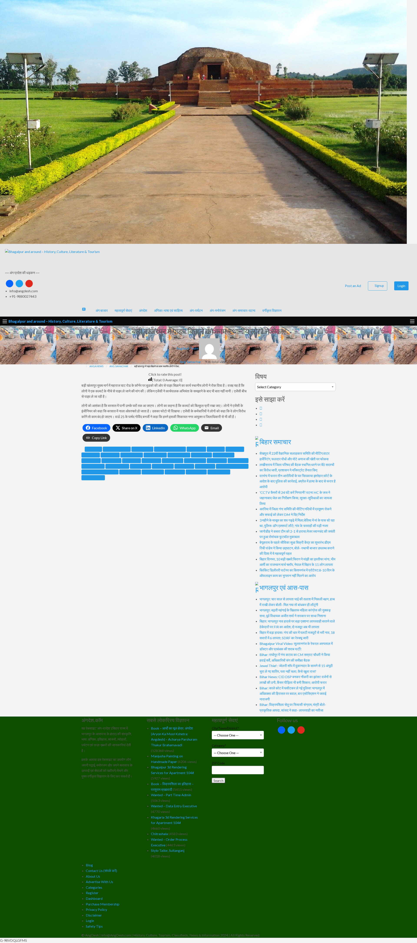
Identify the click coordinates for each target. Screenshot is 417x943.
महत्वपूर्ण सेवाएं (123, 310)
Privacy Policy (96, 909)
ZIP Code (218, 763)
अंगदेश (143, 310)
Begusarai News (155, 455)
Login (401, 286)
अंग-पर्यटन (196, 310)
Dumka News (111, 460)
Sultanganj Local (218, 472)
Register (92, 893)
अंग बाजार (102, 310)
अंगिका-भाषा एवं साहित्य (168, 310)
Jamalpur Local (173, 460)
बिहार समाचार (275, 442)
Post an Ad (352, 286)
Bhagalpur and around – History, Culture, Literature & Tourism (60, 321)
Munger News (205, 466)
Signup (379, 285)
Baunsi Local (90, 455)
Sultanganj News (93, 477)
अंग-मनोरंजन (217, 310)
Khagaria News (163, 466)
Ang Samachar (190, 362)
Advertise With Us (99, 882)
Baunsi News (110, 455)
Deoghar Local (201, 455)
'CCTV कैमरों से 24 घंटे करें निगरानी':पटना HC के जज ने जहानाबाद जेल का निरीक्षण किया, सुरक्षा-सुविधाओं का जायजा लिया (296, 497)
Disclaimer (94, 915)
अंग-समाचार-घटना (243, 310)
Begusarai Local (131, 455)
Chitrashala (159, 834)
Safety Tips (94, 926)
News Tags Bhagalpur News (100, 472)
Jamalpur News (195, 460)
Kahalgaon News (117, 466)
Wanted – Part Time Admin (171, 795)
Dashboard (94, 898)
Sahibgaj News (196, 472)
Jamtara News (238, 460)
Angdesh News (142, 449)
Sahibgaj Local (174, 472)
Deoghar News (223, 455)
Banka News (234, 449)
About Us (93, 876)
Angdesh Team (187, 348)
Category (219, 745)
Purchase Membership (102, 904)
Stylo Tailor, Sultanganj (167, 850)
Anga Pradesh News (116, 449)
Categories (94, 887)
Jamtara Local (216, 460)
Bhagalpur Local (179, 455)
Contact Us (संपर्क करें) (101, 871)
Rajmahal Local (130, 472)
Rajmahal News (152, 472)
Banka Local (215, 449)
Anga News (93, 449)
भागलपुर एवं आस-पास (284, 587)
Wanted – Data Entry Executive (174, 806)
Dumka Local (91, 460)
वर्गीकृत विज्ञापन (271, 310)
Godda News (151, 460)
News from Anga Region (232, 466)
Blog (89, 865)
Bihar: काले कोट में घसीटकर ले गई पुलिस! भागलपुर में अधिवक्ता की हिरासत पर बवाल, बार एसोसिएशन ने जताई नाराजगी (293, 693)
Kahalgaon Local (93, 466)
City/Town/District (225, 728)
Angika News (196, 449)
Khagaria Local (140, 466)
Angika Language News (170, 449)
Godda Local (131, 460)
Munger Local (184, 466)
